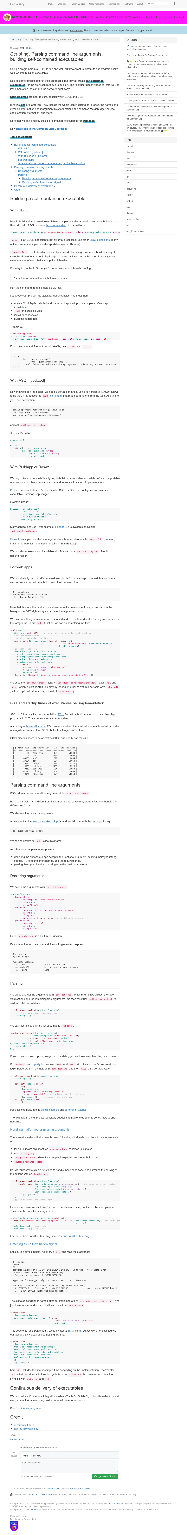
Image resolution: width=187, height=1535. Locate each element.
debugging (131, 188)
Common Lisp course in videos (39, 1494)
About (140, 3)
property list (37, 1064)
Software (129, 3)
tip (128, 182)
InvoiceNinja (35, 1509)
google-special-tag (135, 231)
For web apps (26, 159)
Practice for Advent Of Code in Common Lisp (147, 55)
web (128, 158)
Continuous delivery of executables (34, 186)
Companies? (114, 3)
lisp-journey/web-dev (26, 1429)
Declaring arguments (30, 171)
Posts (50, 3)
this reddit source (36, 726)
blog (31, 47)
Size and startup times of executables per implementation (51, 163)
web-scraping (133, 218)
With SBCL (24, 148)
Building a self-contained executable (35, 144)
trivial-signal (74, 1330)
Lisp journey (17, 4)
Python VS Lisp (78, 3)
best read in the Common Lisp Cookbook (41, 129)
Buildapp (15, 490)
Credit (17, 189)
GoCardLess (114, 1503)
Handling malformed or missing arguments (46, 178)
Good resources (96, 3)
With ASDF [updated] (30, 152)
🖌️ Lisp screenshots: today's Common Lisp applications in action (147, 47)
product (130, 170)
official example (50, 1109)
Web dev (62, 3)
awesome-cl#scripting (45, 821)
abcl (128, 224)
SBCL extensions (100, 240)
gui (128, 176)
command (52, 395)
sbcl (128, 206)
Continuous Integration (29, 1408)
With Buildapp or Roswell (32, 156)
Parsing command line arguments (33, 167)
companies (132, 164)
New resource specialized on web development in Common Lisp (149, 108)
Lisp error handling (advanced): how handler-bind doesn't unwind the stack (149, 87)
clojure (130, 194)
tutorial (22, 1439)
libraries (14, 1439)
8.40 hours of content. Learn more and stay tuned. (158, 17)
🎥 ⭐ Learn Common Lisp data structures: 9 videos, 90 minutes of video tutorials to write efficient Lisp (148, 64)
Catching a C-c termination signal (41, 182)
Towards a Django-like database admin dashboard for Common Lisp (150, 117)
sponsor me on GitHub (80, 1488)
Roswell (14, 539)
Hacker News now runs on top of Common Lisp (148, 94)
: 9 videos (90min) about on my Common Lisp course (72, 17)
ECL (60, 714)
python (130, 200)
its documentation (56, 225)
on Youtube (76, 30)
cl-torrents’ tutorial (75, 1109)
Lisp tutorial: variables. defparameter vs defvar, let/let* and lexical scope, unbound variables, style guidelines (150, 76)
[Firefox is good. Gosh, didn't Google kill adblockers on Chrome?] (14, 1525)
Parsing (22, 174)
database (131, 212)
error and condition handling (73, 1236)
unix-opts (97, 821)
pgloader (60, 527)
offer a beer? (55, 1488)
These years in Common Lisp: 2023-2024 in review (150, 100)
